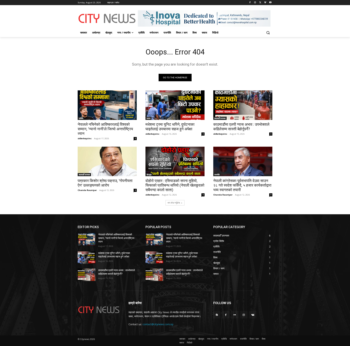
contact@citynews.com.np (158, 324)
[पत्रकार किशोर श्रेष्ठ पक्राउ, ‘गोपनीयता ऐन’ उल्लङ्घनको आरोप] (107, 161)
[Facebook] (250, 3)
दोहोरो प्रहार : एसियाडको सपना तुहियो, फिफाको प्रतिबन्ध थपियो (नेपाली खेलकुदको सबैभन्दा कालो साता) (174, 185)
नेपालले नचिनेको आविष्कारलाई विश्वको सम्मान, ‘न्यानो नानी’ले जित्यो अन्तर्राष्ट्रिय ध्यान (105, 129)
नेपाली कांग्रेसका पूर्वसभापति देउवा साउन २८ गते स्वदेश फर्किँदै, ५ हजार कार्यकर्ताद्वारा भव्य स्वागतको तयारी (242, 185)
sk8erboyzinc (85, 138)
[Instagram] (255, 3)
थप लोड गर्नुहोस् (174, 202)
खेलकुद (149, 174)
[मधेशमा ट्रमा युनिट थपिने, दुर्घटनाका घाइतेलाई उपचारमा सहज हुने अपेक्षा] (175, 105)
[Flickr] (234, 314)
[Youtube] (270, 3)
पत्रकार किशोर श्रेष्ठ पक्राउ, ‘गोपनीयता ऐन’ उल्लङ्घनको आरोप (105, 183)
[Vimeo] (265, 3)
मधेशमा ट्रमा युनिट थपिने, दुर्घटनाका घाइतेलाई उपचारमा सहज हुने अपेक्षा (170, 126)
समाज (148, 118)
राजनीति (217, 174)
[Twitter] (260, 3)
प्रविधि (81, 118)
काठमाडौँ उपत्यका (219, 118)
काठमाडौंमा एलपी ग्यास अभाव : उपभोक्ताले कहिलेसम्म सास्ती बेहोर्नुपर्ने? (241, 126)
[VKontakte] (252, 314)
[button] (268, 32)
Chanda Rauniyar (87, 190)
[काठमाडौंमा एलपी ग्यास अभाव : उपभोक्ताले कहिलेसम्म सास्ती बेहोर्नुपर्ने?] (242, 105)
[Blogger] (216, 314)
